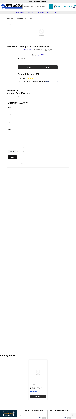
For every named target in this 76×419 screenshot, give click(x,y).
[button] (20, 415)
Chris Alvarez (37, 417)
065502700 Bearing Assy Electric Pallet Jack (22, 18)
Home (8, 18)
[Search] (51, 6)
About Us (49, 12)
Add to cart (28, 67)
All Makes (30, 12)
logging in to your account (52, 81)
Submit (12, 157)
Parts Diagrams (40, 12)
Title (9, 122)
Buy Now (47, 67)
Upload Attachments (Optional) (16, 148)
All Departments (20, 12)
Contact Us (57, 12)
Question (10, 129)
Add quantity (21, 58)
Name (9, 107)
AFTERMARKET (28, 49)
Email (9, 114)
